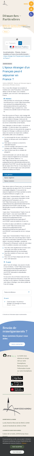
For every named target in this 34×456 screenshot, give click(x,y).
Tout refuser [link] (17, 452)
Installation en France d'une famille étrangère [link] (16, 54)
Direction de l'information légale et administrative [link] (15, 314)
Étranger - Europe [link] (20, 52)
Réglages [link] (24, 443)
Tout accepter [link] (17, 447)
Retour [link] (6, 31)
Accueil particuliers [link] (8, 52)
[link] (31, 14)
